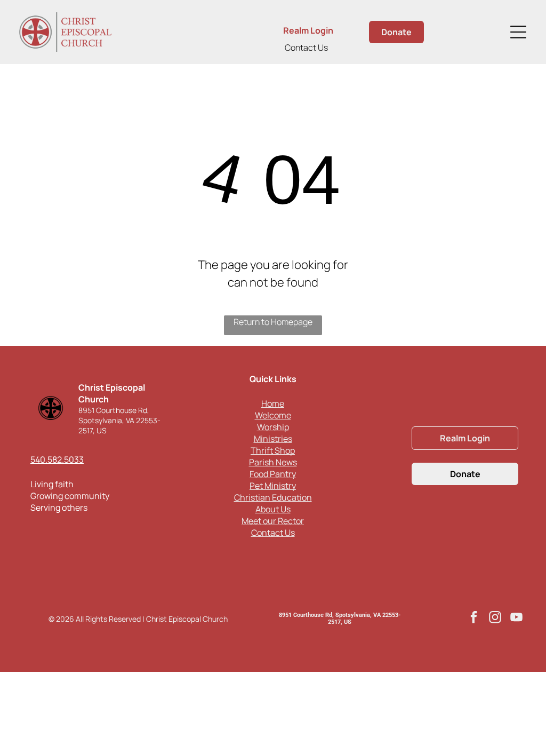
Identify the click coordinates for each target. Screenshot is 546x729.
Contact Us (306, 47)
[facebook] (473, 618)
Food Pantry (273, 474)
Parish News (273, 462)
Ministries (273, 439)
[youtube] (516, 618)
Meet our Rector (273, 521)
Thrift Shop (273, 450)
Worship (273, 427)
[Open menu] (518, 32)
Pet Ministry (273, 486)
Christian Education (273, 497)
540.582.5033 (57, 459)
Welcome (273, 415)
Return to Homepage (273, 322)
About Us (273, 509)
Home (272, 403)
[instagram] (495, 618)
